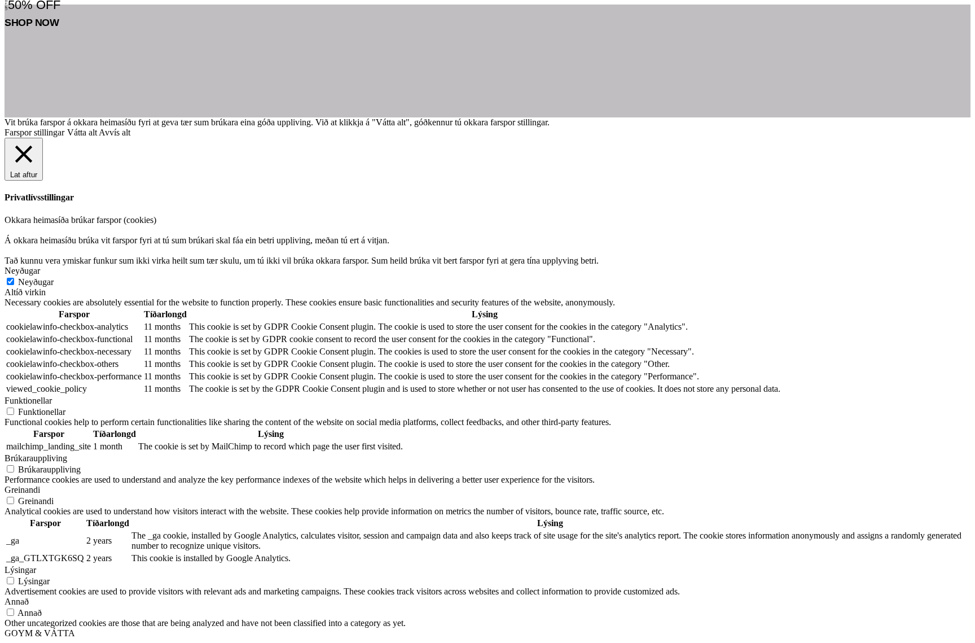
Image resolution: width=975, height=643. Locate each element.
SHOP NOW (32, 22)
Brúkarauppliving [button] (36, 458)
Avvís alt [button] (114, 132)
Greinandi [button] (22, 490)
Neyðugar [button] (22, 270)
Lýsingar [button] (20, 570)
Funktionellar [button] (28, 400)
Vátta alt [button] (82, 132)
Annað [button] (17, 601)
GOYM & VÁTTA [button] (40, 633)
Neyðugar (36, 282)
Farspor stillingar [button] (34, 132)
